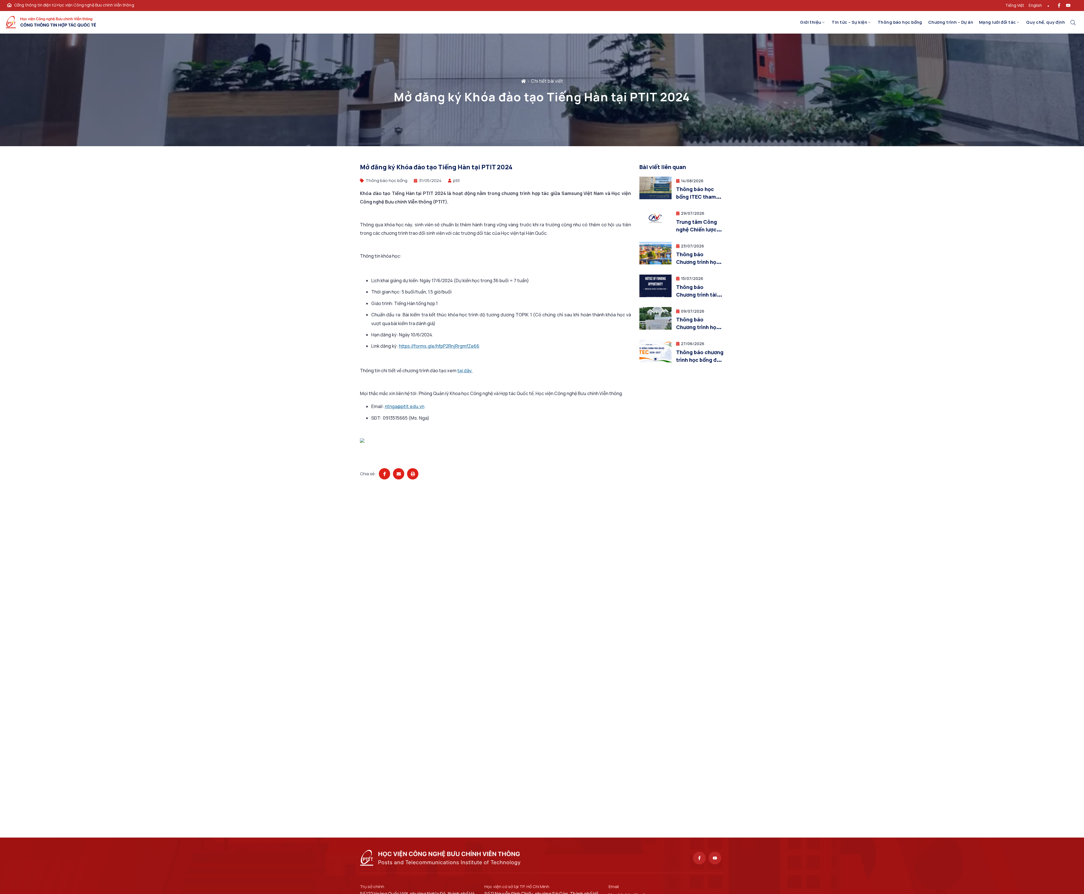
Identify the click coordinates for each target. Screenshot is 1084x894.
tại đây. (465, 370)
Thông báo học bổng (900, 22)
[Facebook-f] (699, 858)
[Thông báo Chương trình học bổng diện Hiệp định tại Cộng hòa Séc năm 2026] (655, 263)
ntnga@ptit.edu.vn (404, 406)
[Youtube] (715, 858)
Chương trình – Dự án (950, 22)
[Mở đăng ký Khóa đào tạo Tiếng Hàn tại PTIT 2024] (384, 473)
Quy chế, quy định (1045, 22)
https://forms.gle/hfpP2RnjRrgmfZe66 (439, 346)
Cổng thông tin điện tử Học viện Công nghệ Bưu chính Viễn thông (74, 5)
